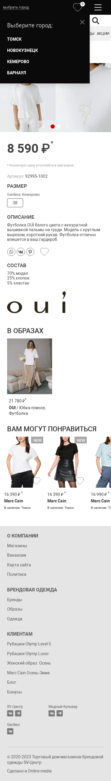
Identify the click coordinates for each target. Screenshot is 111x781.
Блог (11, 682)
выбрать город (16, 7)
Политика (16, 574)
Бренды (14, 599)
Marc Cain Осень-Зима (28, 672)
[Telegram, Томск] (18, 713)
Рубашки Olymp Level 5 (29, 644)
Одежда (14, 618)
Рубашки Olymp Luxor (28, 653)
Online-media (40, 771)
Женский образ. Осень (29, 663)
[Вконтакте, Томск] (10, 713)
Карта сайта (19, 565)
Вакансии (16, 555)
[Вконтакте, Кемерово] (10, 731)
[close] (82, 22)
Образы (14, 609)
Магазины (17, 545)
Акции (103, 33)
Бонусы (14, 692)
